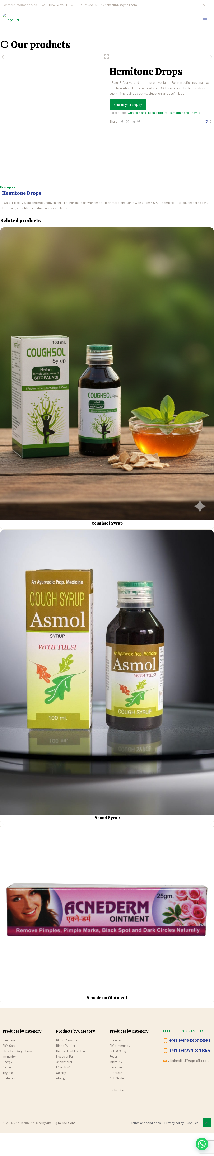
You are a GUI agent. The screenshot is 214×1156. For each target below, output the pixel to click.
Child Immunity (120, 1045)
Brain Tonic (117, 1040)
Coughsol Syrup (107, 523)
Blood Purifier (65, 1045)
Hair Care (9, 1040)
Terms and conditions (146, 1123)
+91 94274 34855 (85, 5)
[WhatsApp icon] (203, 5)
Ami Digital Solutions (60, 1123)
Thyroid (8, 1073)
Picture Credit (119, 1090)
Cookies (193, 1123)
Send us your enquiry (128, 105)
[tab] (107, 187)
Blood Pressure (66, 1040)
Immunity (9, 1056)
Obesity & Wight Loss (17, 1051)
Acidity (61, 1073)
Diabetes (9, 1078)
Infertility (116, 1062)
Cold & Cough (119, 1051)
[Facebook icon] (209, 5)
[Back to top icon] (207, 1122)
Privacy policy (174, 1123)
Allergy (60, 1078)
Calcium (8, 1067)
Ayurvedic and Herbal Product (147, 112)
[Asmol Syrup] (107, 672)
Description (8, 187)
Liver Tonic (63, 1067)
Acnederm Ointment (107, 997)
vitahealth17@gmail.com (120, 5)
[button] (202, 1144)
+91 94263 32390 (56, 5)
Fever (113, 1056)
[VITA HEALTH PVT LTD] (12, 19)
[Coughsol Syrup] (107, 373)
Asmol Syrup (107, 817)
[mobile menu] (204, 19)
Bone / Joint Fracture (71, 1051)
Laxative (116, 1067)
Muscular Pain (65, 1056)
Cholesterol (64, 1062)
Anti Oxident (118, 1078)
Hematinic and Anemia (184, 112)
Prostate (116, 1073)
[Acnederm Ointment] (107, 909)
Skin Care (9, 1045)
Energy (7, 1062)
